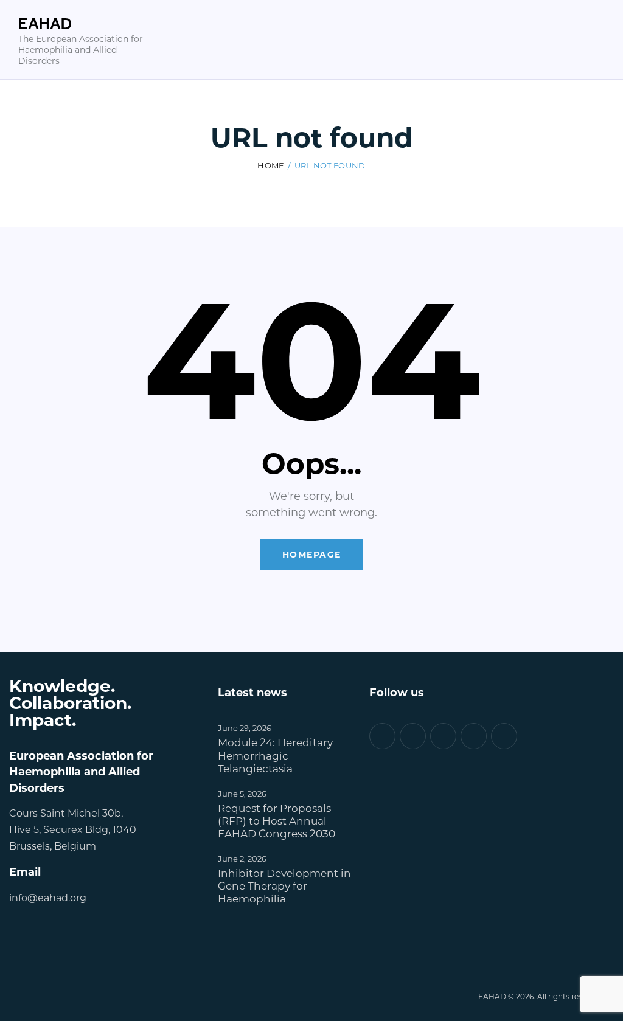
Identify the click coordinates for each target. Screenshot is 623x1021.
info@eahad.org (47, 897)
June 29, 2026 (244, 727)
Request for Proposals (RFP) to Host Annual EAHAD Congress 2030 (276, 820)
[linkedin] (382, 736)
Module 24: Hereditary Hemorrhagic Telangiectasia (275, 755)
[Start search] (597, 59)
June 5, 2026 (242, 793)
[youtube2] (504, 736)
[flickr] (474, 736)
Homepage (311, 554)
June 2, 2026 (242, 858)
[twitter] (413, 736)
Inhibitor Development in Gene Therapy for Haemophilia (284, 886)
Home (270, 165)
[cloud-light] (443, 736)
